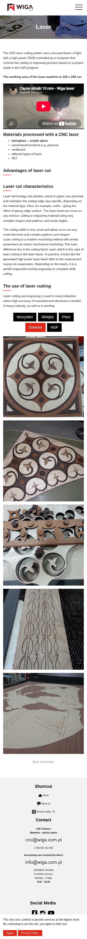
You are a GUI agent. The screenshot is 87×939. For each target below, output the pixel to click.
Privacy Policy (30, 933)
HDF (54, 327)
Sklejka (47, 317)
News (46, 795)
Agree (10, 933)
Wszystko (25, 317)
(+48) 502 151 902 (43, 848)
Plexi (66, 317)
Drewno (35, 327)
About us (45, 803)
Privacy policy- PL (46, 811)
